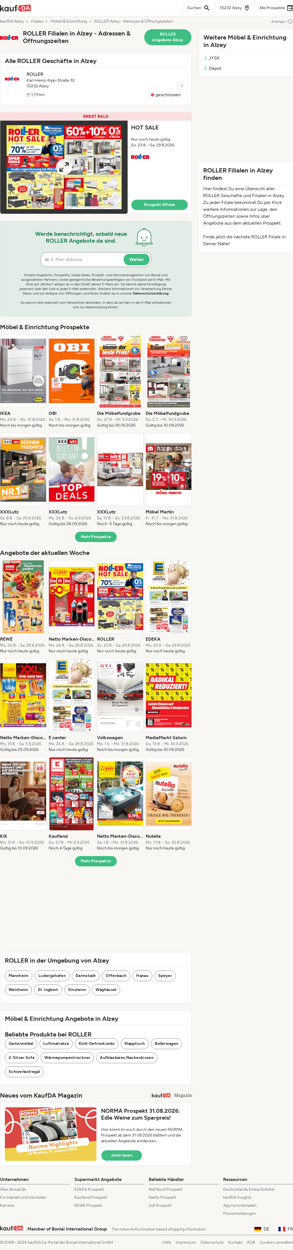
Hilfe (167, 1242)
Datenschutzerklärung (151, 293)
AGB (251, 1242)
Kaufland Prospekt (90, 1197)
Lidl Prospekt (160, 1205)
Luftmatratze (56, 1043)
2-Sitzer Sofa (22, 1057)
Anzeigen (278, 21)
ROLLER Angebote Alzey (167, 37)
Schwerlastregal (24, 1071)
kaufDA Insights (237, 1197)
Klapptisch (134, 1043)
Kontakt (235, 1242)
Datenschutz (212, 1242)
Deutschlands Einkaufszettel (248, 1189)
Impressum (186, 1242)
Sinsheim (77, 989)
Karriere (7, 1205)
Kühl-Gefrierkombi (97, 1043)
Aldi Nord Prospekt (165, 1189)
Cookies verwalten (276, 1242)
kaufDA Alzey (12, 21)
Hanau (142, 975)
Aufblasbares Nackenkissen (127, 1057)
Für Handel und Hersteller (23, 1197)
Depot (215, 68)
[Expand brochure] (64, 167)
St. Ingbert (48, 989)
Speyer (165, 975)
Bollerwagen (167, 1043)
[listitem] (23, 381)
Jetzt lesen (121, 1155)
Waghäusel (106, 989)
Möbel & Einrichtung (69, 21)
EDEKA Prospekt (89, 1189)
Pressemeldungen (239, 1213)
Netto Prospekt (162, 1197)
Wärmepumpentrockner (67, 1057)
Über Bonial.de (13, 1189)
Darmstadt (86, 975)
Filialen (37, 21)
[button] (96, 163)
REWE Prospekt (88, 1205)
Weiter (136, 259)
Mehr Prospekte (96, 536)
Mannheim (19, 975)
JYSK (214, 58)
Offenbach (116, 975)
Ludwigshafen (52, 975)
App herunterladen (240, 1205)
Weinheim (18, 989)
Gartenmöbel (21, 1043)
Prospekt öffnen (159, 204)
